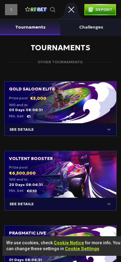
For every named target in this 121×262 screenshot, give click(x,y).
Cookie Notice (69, 242)
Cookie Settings (82, 248)
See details (22, 129)
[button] (11, 9)
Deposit (104, 9)
